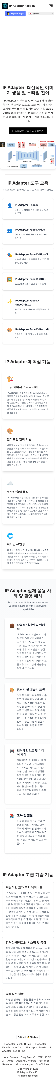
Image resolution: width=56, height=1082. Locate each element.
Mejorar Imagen (24, 1064)
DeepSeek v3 (28, 1057)
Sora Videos (42, 1064)
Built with (28, 1037)
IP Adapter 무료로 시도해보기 (28, 130)
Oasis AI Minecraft (26, 1060)
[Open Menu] (51, 5)
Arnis (10, 1060)
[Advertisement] (28, 48)
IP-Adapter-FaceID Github (17, 1043)
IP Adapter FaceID (36, 1047)
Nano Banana (10, 1057)
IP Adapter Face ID (22, 5)
